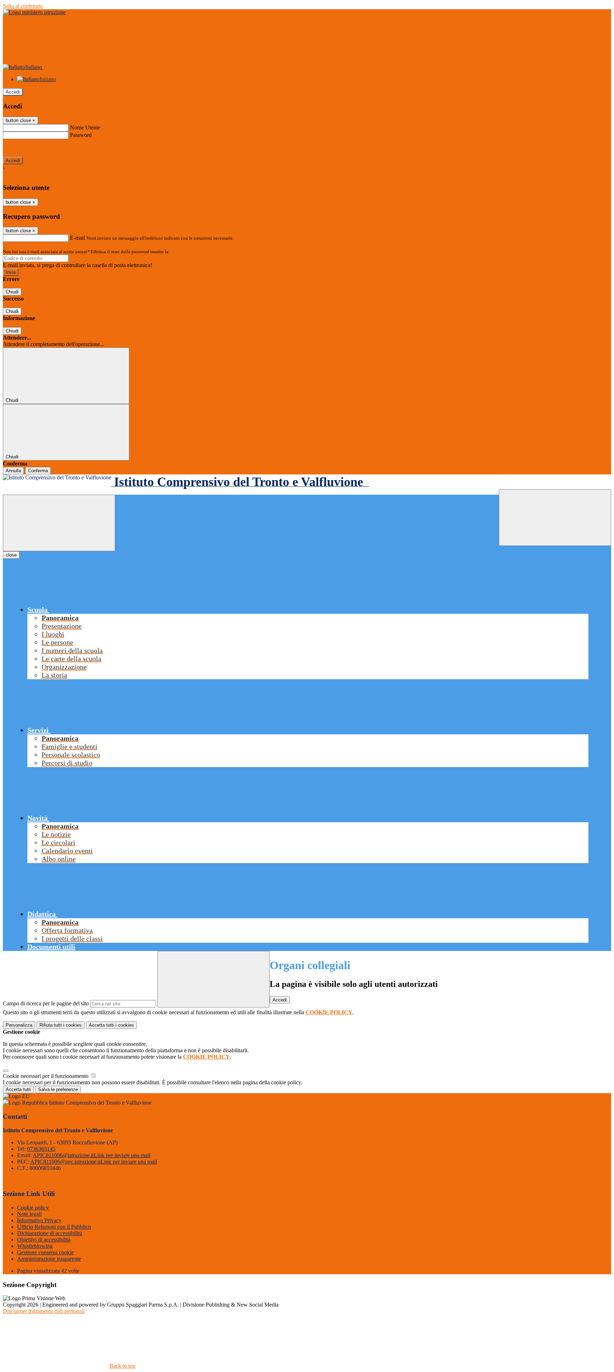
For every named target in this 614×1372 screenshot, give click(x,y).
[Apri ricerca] (555, 517)
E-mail (77, 238)
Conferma (38, 470)
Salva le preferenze (58, 1089)
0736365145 (41, 1149)
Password (81, 135)
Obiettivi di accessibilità (43, 1240)
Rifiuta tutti (60, 1025)
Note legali (29, 1214)
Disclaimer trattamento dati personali (44, 1311)
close (11, 555)
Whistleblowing (35, 1246)
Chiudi (12, 291)
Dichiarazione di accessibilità (49, 1233)
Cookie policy (33, 1208)
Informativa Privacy (39, 1220)
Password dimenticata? (28, 148)
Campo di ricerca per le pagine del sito (46, 1003)
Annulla (13, 470)
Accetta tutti (111, 1025)
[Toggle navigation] (59, 523)
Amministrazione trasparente (49, 1259)
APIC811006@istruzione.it (91, 1155)
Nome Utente (85, 127)
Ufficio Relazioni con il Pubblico (54, 1227)
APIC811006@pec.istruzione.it (93, 1162)
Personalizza (19, 1025)
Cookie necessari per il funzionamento (46, 1076)
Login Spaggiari (185, 251)
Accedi (13, 92)
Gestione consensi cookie (45, 1252)
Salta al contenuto (23, 6)
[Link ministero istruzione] (34, 12)
